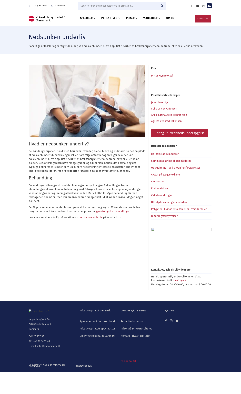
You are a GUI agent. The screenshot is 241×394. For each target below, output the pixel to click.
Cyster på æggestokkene (165, 174)
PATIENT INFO (109, 18)
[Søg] (162, 6)
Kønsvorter (157, 181)
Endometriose (159, 188)
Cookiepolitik (128, 361)
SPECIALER (86, 18)
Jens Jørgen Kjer (160, 102)
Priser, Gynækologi (162, 75)
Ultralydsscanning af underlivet (170, 202)
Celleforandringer (161, 195)
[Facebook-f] (166, 320)
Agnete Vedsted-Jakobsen (166, 121)
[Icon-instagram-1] (171, 320)
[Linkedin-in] (176, 320)
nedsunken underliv (90, 217)
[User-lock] (209, 5)
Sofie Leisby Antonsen (164, 108)
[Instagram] (203, 5)
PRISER (130, 18)
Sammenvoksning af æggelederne (171, 160)
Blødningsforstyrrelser (164, 216)
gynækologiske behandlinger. (113, 211)
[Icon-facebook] (192, 5)
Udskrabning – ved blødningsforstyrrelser (175, 167)
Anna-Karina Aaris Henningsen (169, 114)
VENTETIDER (150, 18)
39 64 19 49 (179, 280)
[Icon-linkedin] (197, 5)
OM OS (170, 18)
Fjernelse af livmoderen (165, 153)
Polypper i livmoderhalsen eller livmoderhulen (179, 209)
